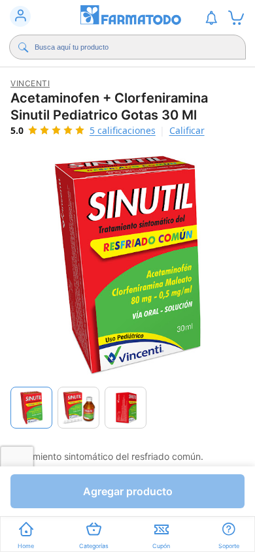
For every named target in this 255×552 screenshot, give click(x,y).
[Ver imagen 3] (125, 408)
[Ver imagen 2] (78, 408)
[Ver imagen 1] (31, 408)
